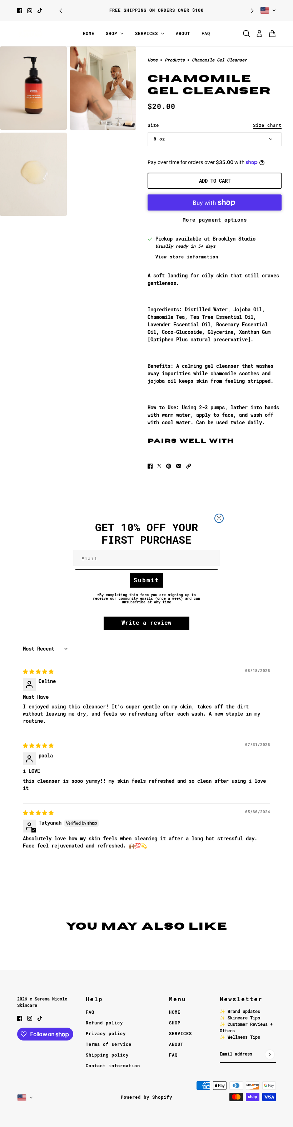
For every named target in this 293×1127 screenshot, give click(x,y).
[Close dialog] (219, 518)
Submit (146, 580)
